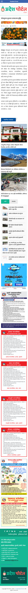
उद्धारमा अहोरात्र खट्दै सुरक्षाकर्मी (16, 237)
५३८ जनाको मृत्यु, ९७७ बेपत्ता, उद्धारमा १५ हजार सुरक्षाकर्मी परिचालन (17, 244)
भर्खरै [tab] (5, 201)
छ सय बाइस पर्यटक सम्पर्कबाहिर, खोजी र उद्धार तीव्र (16, 208)
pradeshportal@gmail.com (11, 560)
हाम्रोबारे (25, 532)
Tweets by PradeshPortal (6, 564)
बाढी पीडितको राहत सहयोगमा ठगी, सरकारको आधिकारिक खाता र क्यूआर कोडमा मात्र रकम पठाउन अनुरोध (14, 251)
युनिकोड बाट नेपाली (22, 534)
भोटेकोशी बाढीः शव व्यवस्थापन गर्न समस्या (16, 220)
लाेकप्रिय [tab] (14, 201)
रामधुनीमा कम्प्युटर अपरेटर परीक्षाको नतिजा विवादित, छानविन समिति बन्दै (12, 146)
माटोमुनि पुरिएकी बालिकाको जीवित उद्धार (16, 232)
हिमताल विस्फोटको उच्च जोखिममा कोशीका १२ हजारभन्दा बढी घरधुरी (13, 170)
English (25, 12)
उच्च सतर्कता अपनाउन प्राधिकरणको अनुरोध (17, 258)
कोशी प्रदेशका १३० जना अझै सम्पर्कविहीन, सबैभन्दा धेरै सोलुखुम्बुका (14, 195)
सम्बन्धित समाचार (8, 119)
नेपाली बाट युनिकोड (12, 534)
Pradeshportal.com (20, 588)
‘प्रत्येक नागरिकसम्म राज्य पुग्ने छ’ (16, 214)
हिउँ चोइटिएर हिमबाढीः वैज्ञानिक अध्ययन (16, 226)
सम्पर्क (20, 532)
